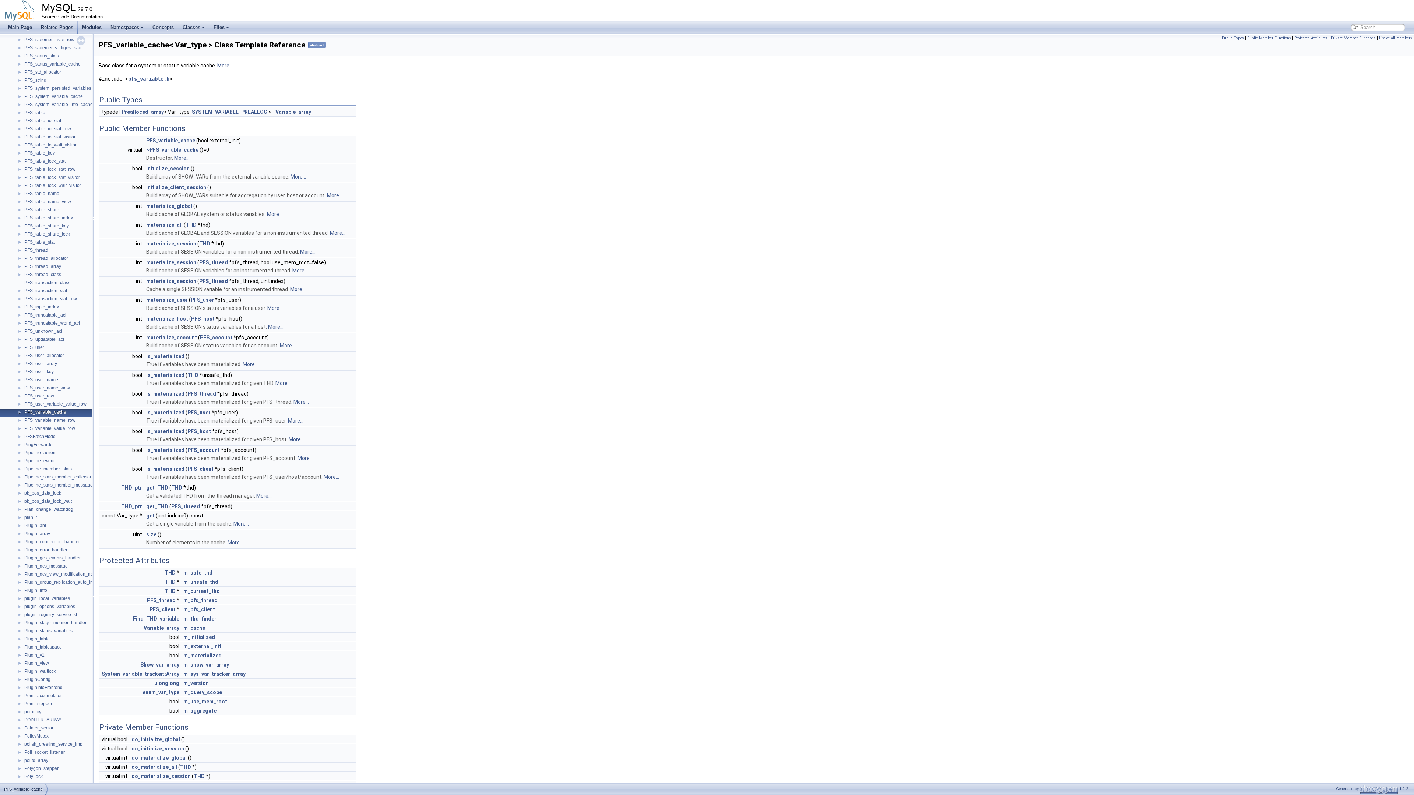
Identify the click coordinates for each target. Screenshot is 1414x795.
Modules (92, 27)
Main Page (20, 27)
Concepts (163, 27)
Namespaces (124, 27)
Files (219, 27)
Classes (191, 27)
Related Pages (57, 27)
